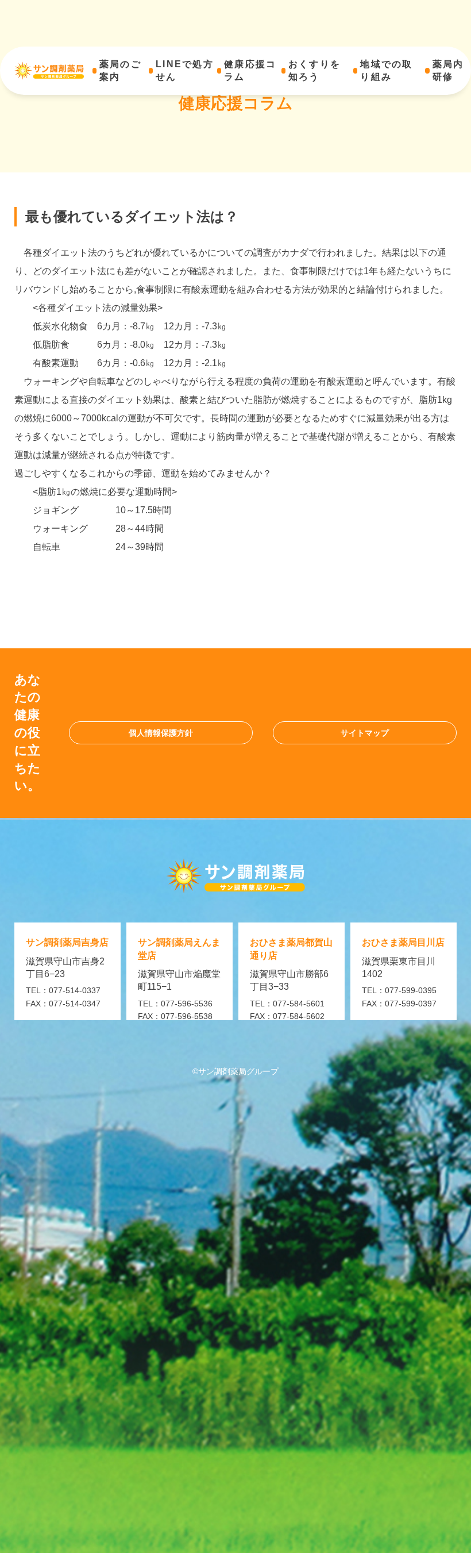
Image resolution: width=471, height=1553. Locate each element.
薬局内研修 (448, 70)
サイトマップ (365, 732)
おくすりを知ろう (314, 70)
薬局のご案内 (120, 70)
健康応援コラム (250, 70)
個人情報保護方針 (161, 732)
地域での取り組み (386, 70)
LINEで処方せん (185, 70)
